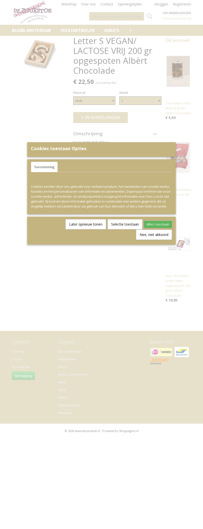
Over (82, 167)
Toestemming (44, 167)
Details (66, 167)
